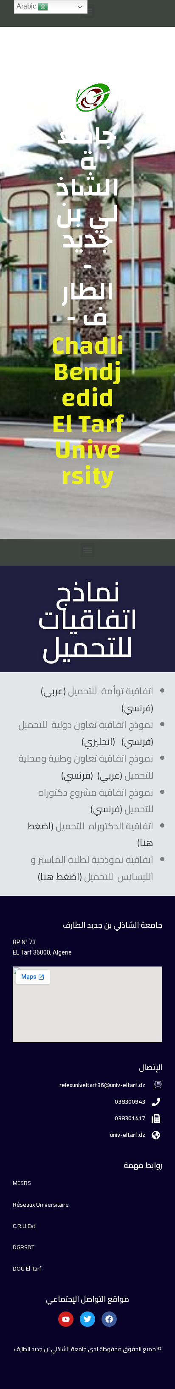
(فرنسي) (137, 708)
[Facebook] (109, 1319)
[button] (88, 11)
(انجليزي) (98, 742)
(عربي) (53, 691)
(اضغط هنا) (60, 877)
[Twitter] (87, 1319)
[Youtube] (65, 1319)
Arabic (27, 6)
